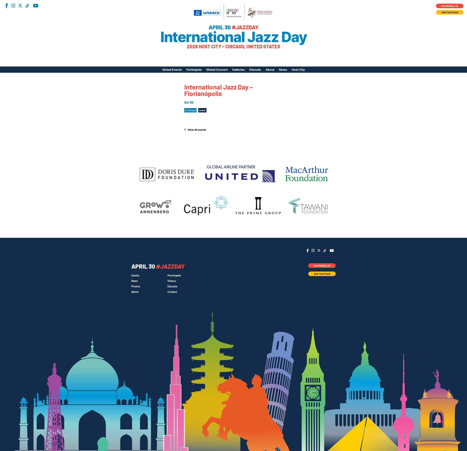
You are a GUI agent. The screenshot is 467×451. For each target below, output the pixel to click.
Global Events (172, 69)
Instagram (13, 5)
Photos (135, 286)
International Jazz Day (233, 37)
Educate (255, 69)
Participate (194, 69)
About (270, 69)
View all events (197, 129)
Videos (171, 281)
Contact (172, 291)
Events (135, 275)
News (283, 69)
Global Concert (217, 69)
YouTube (36, 5)
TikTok (27, 5)
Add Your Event (449, 12)
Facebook (6, 5)
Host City (298, 69)
